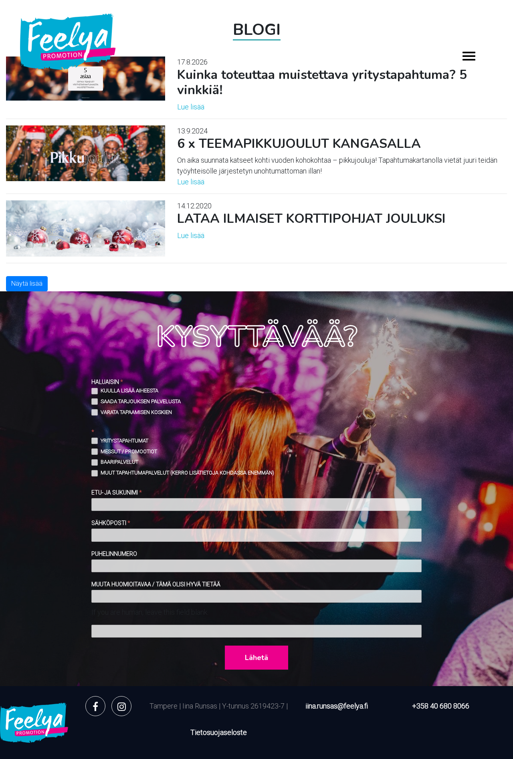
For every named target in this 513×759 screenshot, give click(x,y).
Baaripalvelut (118, 462)
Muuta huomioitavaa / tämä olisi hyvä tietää (155, 584)
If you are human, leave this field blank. (149, 612)
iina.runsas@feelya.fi (336, 706)
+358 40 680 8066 (440, 706)
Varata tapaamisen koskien (135, 412)
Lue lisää (190, 107)
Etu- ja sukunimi (116, 492)
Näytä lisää (26, 283)
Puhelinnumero (114, 554)
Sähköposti (110, 523)
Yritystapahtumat (123, 441)
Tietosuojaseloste (218, 732)
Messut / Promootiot (128, 451)
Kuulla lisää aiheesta (128, 391)
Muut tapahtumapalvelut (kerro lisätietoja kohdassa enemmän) (186, 473)
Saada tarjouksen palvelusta (140, 401)
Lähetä (256, 657)
